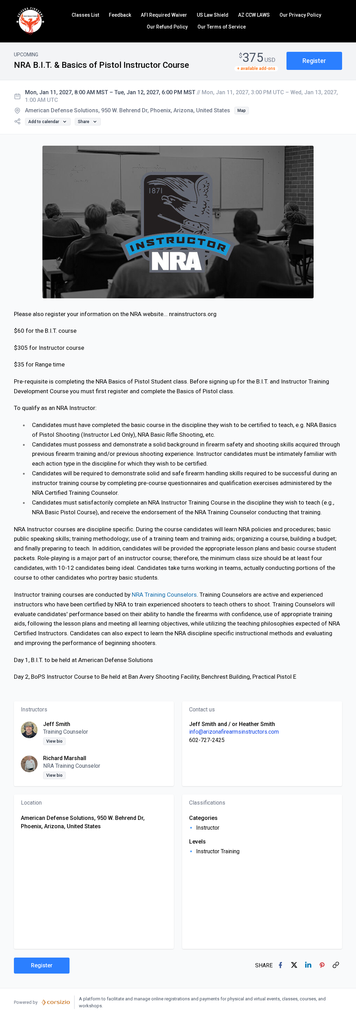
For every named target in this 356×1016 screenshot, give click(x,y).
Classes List (85, 15)
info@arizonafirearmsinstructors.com (234, 731)
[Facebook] (280, 965)
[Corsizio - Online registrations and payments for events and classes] (56, 1002)
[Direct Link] (336, 965)
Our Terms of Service (221, 27)
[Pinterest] (322, 965)
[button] (314, 61)
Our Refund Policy (167, 27)
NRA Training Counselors (164, 594)
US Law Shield (212, 15)
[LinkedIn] (308, 965)
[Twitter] (294, 965)
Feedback (120, 15)
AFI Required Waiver (164, 15)
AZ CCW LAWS (254, 15)
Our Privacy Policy (300, 15)
